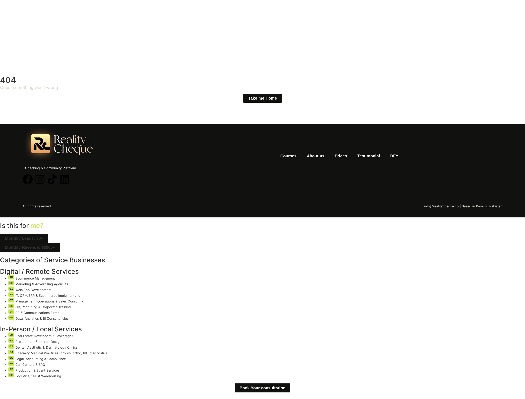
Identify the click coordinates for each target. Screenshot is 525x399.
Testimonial (368, 156)
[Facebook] (28, 179)
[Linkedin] (64, 179)
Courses (288, 156)
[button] (24, 238)
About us (315, 156)
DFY (394, 156)
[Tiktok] (52, 179)
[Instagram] (40, 179)
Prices (341, 156)
